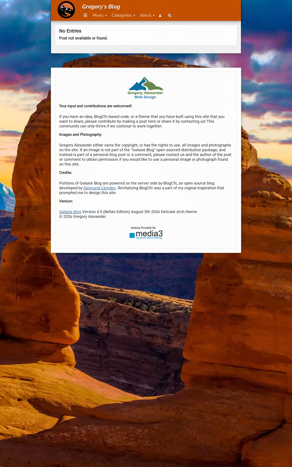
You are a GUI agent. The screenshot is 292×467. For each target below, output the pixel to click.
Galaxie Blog (70, 211)
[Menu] (85, 15)
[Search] (169, 15)
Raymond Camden (99, 188)
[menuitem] (84, 15)
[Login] (161, 15)
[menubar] (126, 13)
